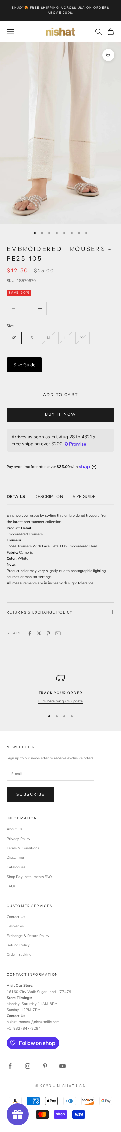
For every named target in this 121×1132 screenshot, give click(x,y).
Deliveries (15, 926)
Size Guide (24, 364)
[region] (60, 689)
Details (16, 497)
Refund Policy (18, 945)
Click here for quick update (60, 701)
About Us (14, 829)
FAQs (11, 886)
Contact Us (16, 916)
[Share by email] (58, 633)
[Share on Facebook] (29, 633)
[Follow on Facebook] (10, 1066)
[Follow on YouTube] (62, 1066)
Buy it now (60, 414)
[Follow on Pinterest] (45, 1066)
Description (48, 497)
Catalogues (16, 867)
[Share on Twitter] (39, 633)
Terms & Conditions (23, 848)
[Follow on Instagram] (27, 1066)
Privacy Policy (18, 838)
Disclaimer (15, 857)
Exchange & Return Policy (28, 935)
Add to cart (60, 394)
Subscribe (30, 794)
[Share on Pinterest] (48, 633)
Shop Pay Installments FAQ (29, 876)
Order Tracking (19, 954)
